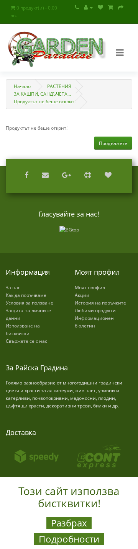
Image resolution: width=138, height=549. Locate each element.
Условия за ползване (29, 303)
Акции (82, 295)
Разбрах (69, 523)
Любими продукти (95, 310)
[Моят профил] (88, 7)
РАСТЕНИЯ (59, 86)
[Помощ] (88, 176)
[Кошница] (110, 7)
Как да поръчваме (26, 295)
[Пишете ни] (46, 176)
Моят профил (90, 287)
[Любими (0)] (100, 7)
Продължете (113, 143)
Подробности (69, 539)
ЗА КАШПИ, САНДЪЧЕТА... (42, 94)
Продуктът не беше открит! (45, 101)
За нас (13, 287)
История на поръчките (100, 303)
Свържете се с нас (26, 341)
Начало (22, 86)
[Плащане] (120, 7)
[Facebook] (27, 176)
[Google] (67, 176)
